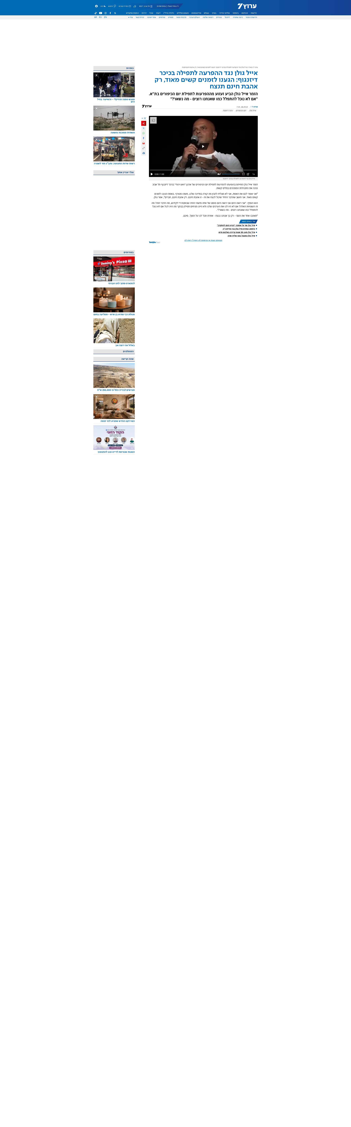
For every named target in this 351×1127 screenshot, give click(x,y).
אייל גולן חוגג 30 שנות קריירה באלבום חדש (237, 232)
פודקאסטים (196, 13)
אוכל (151, 13)
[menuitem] (253, 13)
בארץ (214, 13)
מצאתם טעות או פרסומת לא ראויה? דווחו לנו (203, 240)
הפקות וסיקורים (132, 13)
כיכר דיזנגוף (228, 111)
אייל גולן (252, 111)
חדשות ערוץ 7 (245, 8)
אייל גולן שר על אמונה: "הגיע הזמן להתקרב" (236, 225)
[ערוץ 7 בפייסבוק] (110, 13)
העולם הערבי (194, 17)
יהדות (144, 13)
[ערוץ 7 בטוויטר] (115, 13)
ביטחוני (236, 13)
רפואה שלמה (208, 17)
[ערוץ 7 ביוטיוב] (100, 13)
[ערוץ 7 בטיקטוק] (95, 13)
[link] (114, 100)
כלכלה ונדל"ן (168, 13)
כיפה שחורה (238, 17)
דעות (158, 13)
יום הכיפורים (241, 111)
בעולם (206, 13)
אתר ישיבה (151, 17)
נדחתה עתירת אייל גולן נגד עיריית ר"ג (239, 228)
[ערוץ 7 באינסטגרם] (105, 13)
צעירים (219, 17)
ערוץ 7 (255, 67)
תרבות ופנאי (181, 17)
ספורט (170, 17)
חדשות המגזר (251, 17)
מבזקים (245, 13)
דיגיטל (227, 17)
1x (253, 174)
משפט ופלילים (183, 13)
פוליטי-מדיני (224, 13)
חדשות (254, 13)
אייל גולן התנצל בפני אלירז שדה (241, 235)
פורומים (162, 17)
